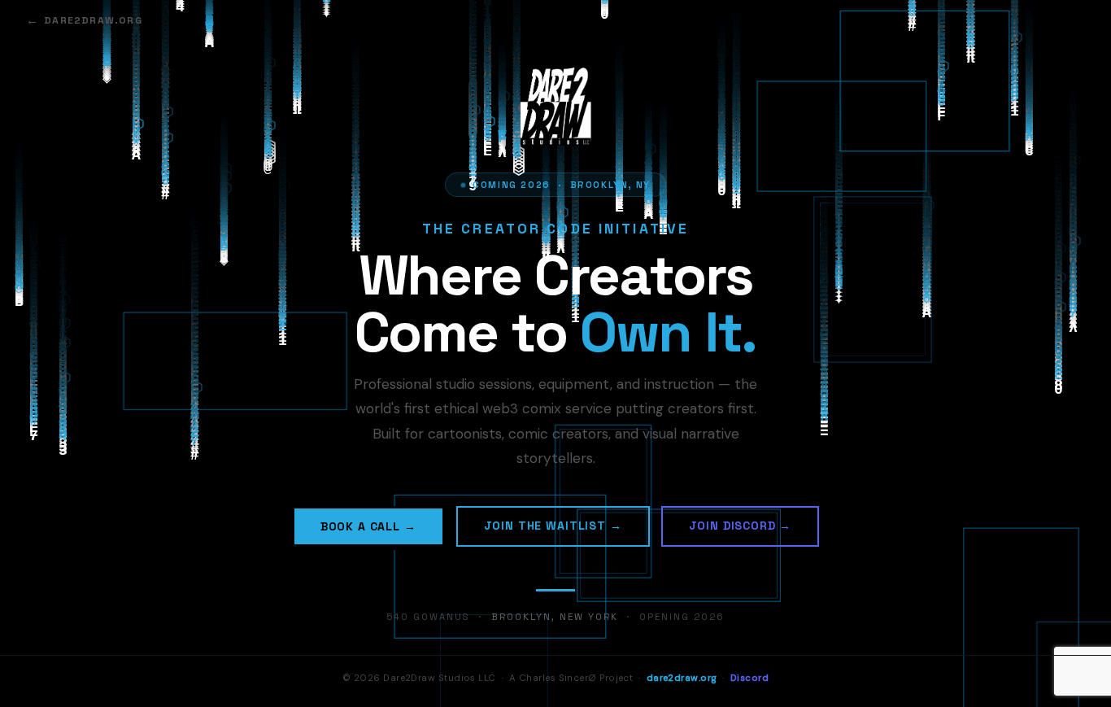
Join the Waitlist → (553, 525)
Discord (749, 678)
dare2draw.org (93, 20)
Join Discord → (740, 525)
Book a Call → (368, 526)
